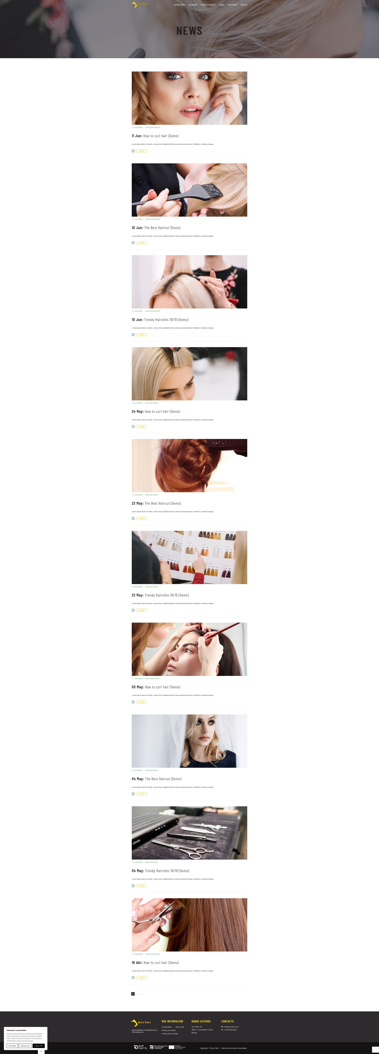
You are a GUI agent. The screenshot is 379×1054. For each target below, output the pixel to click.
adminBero (139, 127)
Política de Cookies (169, 1030)
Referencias (232, 5)
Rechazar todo (25, 1046)
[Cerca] (45, 1028)
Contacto (244, 5)
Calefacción (192, 5)
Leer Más (141, 151)
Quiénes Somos (179, 5)
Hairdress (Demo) (151, 403)
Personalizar (12, 1046)
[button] (133, 150)
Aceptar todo (38, 1046)
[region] (25, 1038)
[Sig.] (141, 994)
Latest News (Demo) (152, 127)
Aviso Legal (180, 1027)
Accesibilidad (167, 1027)
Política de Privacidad (170, 1033)
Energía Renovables (208, 5)
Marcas (221, 5)
